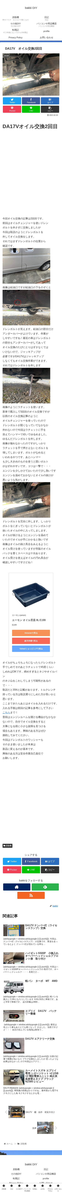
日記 (46, 1169)
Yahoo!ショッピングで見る (31, 649)
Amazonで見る (31, 633)
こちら (6, 712)
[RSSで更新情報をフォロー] (31, 895)
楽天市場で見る (31, 641)
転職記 (16, 1178)
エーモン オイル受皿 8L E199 (29, 620)
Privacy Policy (16, 1183)
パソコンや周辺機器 (46, 1174)
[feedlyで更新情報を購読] (45, 887)
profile (46, 1178)
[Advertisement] (31, 176)
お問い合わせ (46, 1183)
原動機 (8, 846)
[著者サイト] (17, 887)
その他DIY (16, 1174)
